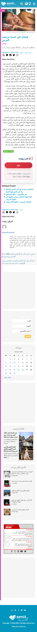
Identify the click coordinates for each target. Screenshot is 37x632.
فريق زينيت (28, 52)
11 (18, 362)
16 (10, 366)
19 (22, 366)
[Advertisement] (18, 290)
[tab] (11, 526)
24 (14, 370)
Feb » (9, 377)
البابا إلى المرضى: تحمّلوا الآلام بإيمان (18, 202)
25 (18, 370)
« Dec (5, 377)
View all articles (8, 232)
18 (18, 366)
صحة (2, 10)
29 (6, 373)
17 (14, 366)
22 (6, 370)
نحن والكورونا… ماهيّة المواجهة (16, 194)
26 (22, 370)
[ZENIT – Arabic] (10, 4)
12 (22, 362)
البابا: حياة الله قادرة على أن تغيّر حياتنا (22, 481)
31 (14, 373)
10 (14, 362)
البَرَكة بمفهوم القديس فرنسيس (20, 509)
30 (10, 373)
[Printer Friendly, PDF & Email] (8, 151)
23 (10, 370)
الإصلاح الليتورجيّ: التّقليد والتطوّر (21, 490)
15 (6, 366)
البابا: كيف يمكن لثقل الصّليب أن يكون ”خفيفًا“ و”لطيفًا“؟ (22, 501)
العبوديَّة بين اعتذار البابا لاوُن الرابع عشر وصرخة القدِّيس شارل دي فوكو (22, 472)
